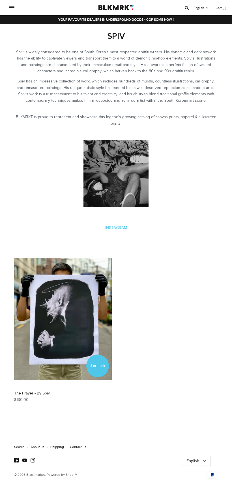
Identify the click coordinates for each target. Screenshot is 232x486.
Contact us (78, 447)
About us (37, 447)
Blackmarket (35, 475)
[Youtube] (24, 461)
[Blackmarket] (116, 8)
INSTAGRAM (116, 228)
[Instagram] (33, 461)
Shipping (57, 447)
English (199, 8)
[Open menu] (12, 7)
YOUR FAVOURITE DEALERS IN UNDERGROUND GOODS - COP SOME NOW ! (116, 20)
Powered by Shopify (62, 475)
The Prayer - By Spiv (32, 393)
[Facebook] (16, 461)
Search (19, 447)
